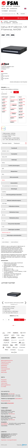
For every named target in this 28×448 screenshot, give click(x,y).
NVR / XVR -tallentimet (6, 22)
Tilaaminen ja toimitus (6, 362)
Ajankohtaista (4, 365)
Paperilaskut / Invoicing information (9, 440)
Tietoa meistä (4, 383)
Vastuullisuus (12, 10)
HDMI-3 (4, 107)
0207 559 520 (12, 413)
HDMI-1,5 (5, 98)
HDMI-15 (5, 104)
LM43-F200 (22, 101)
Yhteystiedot (9, 6)
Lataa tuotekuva (14, 242)
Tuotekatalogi (13, 8)
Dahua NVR (15, 22)
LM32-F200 (22, 98)
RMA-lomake (4, 372)
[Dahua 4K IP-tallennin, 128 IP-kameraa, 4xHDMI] (3, 35)
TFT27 (21, 110)
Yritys (3, 6)
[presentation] (2, 303)
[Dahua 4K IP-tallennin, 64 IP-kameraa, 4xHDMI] (14, 294)
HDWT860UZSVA (14, 100)
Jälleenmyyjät (16, 6)
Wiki (8, 8)
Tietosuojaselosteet (5, 369)
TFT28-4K (22, 113)
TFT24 (21, 107)
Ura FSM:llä (3, 386)
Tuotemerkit (5, 10)
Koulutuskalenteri (5, 363)
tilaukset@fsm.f (18, 398)
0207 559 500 (11, 393)
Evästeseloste (4, 367)
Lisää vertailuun (5, 242)
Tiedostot (17, 143)
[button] (13, 325)
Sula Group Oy (4, 424)
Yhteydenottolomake (5, 400)
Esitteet (4, 8)
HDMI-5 (4, 110)
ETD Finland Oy (4, 423)
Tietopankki (3, 370)
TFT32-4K (22, 116)
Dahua (3, 180)
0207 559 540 (12, 419)
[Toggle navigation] (3, 18)
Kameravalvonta (13, 21)
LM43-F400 (22, 104)
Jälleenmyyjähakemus (6, 384)
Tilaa (16, 92)
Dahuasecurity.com (6, 232)
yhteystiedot (10, 403)
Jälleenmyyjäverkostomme (7, 360)
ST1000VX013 (13, 108)
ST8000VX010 (13, 120)
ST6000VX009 (13, 116)
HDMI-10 (5, 101)
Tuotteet (6, 21)
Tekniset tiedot (7, 143)
